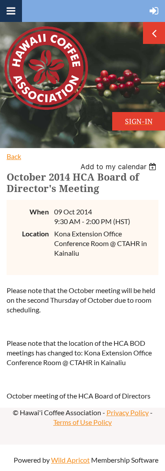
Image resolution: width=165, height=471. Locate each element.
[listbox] (119, 166)
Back (14, 156)
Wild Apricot (70, 460)
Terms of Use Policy (82, 422)
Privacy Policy (127, 412)
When (39, 211)
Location (35, 233)
